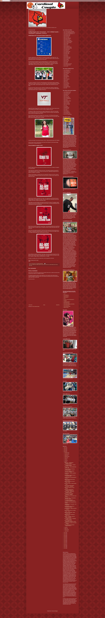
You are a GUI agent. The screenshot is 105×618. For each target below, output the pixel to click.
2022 (65, 532)
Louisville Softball (51, 264)
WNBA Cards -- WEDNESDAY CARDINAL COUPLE (69, 463)
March (66, 528)
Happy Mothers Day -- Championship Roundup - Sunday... (70, 498)
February (66, 529)
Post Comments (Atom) (35, 306)
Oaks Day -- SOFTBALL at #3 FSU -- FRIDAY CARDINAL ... (70, 517)
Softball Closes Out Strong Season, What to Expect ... (70, 480)
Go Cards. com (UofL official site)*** (69, 299)
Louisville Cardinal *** (67, 301)
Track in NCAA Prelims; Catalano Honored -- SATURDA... (69, 471)
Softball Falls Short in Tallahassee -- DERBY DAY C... (70, 515)
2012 (65, 545)
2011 (65, 546)
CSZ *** (65, 298)
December (66, 452)
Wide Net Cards (66, 307)
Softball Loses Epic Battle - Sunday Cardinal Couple (70, 513)
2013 (65, 544)
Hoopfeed (65, 300)
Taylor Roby (30, 265)
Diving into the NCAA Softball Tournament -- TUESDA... (69, 494)
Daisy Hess (40, 264)
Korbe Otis (47, 264)
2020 (65, 535)
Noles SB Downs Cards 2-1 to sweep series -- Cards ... (70, 511)
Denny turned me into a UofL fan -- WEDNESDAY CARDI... (70, 506)
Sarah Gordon (56, 264)
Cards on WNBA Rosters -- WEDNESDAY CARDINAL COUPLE (70, 521)
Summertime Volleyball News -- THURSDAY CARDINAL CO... (69, 490)
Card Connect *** (66, 297)
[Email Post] (45, 263)
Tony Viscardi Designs (67, 306)
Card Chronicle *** (66, 296)
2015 (65, 541)
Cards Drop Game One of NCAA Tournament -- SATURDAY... (69, 486)
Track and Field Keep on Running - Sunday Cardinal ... (70, 469)
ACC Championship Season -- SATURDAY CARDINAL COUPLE (70, 500)
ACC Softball (32, 264)
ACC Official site (66, 295)
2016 (65, 540)
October (66, 455)
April (65, 527)
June (65, 460)
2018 (65, 537)
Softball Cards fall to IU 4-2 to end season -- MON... (69, 482)
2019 (65, 536)
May (65, 461)
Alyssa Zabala (36, 264)
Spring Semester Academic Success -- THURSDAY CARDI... (70, 475)
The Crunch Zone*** (67, 305)
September (66, 456)
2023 (65, 451)
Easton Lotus (44, 264)
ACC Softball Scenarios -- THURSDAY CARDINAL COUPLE (70, 519)
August (66, 457)
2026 (65, 447)
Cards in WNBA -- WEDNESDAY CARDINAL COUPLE (69, 492)
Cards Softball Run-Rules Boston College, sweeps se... (69, 525)
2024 (65, 450)
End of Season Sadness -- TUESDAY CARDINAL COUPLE (70, 465)
